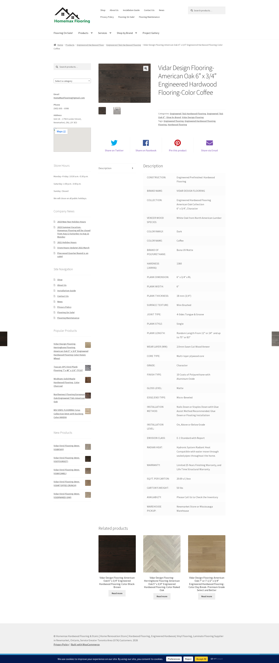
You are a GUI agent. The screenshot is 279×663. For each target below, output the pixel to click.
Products (83, 33)
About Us (114, 10)
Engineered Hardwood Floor (90, 44)
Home (60, 44)
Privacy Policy (107, 16)
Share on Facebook (146, 150)
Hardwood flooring (177, 124)
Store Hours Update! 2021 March (73, 247)
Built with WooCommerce (85, 644)
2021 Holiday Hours (67, 242)
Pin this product (178, 150)
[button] (145, 68)
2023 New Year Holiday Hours (71, 221)
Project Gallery (151, 33)
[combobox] (72, 81)
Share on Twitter (114, 150)
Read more (117, 593)
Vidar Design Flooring (193, 117)
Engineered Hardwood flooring (200, 121)
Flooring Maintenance (149, 16)
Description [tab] (104, 168)
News (161, 10)
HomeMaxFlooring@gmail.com (69, 97)
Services (102, 33)
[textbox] (72, 81)
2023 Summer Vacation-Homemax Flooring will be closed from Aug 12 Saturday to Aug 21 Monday (73, 232)
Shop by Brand (125, 33)
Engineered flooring (174, 121)
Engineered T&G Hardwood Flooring (123, 44)
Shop (102, 10)
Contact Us (149, 10)
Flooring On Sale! (126, 16)
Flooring (162, 124)
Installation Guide (131, 10)
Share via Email (209, 150)
